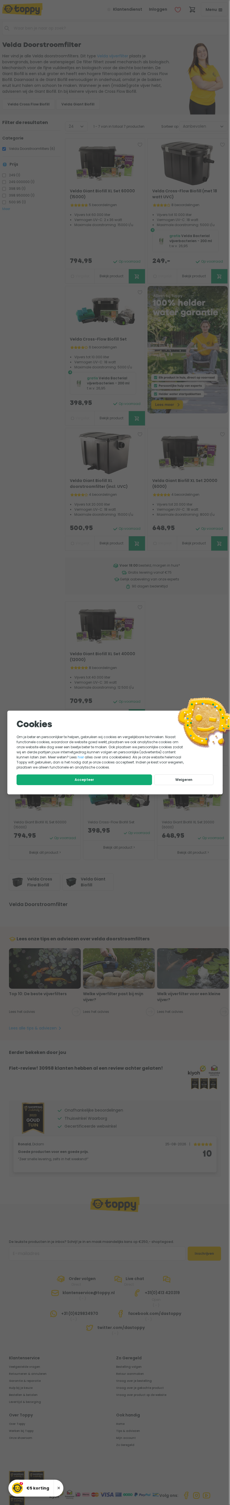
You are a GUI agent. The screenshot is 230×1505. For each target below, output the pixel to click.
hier (81, 757)
